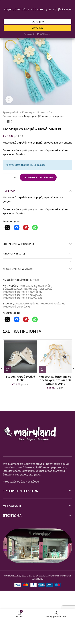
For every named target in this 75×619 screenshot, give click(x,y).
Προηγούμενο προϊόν (4, 121)
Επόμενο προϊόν (12, 121)
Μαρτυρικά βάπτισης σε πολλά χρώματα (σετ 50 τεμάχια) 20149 (55, 380)
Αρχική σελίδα (11, 112)
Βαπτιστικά (44, 112)
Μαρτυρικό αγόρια (27, 303)
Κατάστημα (28, 112)
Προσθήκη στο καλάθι (38, 177)
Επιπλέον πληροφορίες (19, 244)
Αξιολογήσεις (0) (14, 253)
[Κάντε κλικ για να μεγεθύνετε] (9, 99)
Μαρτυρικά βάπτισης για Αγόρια (22, 291)
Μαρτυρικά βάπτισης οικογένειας (22, 297)
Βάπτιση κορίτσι (12, 116)
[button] (42, 369)
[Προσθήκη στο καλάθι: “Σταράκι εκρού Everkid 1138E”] (7, 369)
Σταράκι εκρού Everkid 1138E (20, 378)
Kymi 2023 (25, 285)
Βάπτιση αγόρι (42, 285)
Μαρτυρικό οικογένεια (16, 306)
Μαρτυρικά (45, 288)
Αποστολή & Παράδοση (18, 269)
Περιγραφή (10, 190)
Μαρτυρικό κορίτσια (52, 303)
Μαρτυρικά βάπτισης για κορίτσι (44, 116)
